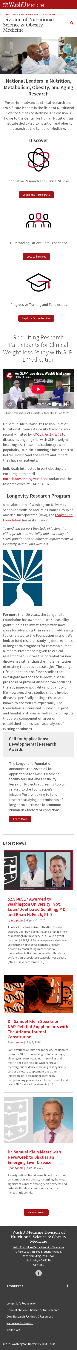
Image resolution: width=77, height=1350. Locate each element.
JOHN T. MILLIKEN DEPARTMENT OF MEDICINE (29, 14)
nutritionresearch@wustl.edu (25, 478)
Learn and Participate (36, 194)
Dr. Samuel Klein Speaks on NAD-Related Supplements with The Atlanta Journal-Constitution (38, 1029)
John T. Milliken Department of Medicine (38, 1247)
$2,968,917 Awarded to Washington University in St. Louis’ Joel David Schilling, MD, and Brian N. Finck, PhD (37, 906)
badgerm (17, 920)
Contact (38, 1264)
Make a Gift (13, 1330)
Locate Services (36, 256)
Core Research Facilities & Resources (30, 1316)
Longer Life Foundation (21, 1303)
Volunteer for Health (20, 1323)
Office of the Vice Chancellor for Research (33, 1310)
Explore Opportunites (36, 318)
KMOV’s (47, 434)
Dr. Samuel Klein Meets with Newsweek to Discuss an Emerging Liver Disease (34, 1157)
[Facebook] (38, 1273)
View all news (36, 1212)
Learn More (20, 819)
